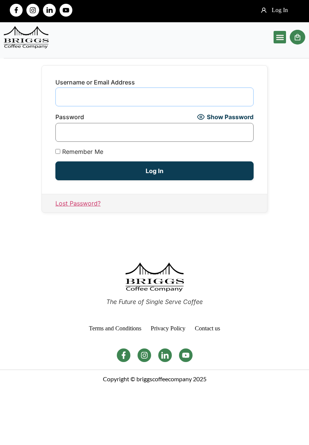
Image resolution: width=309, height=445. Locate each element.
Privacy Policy (168, 328)
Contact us (207, 328)
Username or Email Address (95, 82)
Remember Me (81, 152)
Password (69, 117)
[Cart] (297, 37)
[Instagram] (32, 10)
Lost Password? (78, 203)
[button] (280, 37)
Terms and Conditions (115, 328)
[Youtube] (66, 10)
